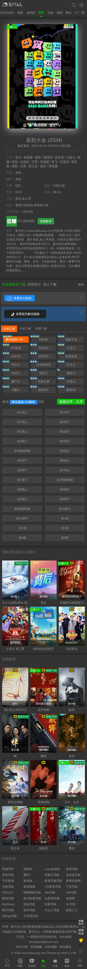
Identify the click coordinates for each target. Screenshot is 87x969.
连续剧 (30, 12)
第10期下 (22, 518)
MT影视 (16, 348)
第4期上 (22, 441)
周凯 (15, 166)
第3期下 (65, 431)
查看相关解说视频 (27, 314)
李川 (18, 157)
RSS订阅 (22, 946)
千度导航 (72, 886)
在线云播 (9, 328)
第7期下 (22, 479)
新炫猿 (27, 880)
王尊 (23, 166)
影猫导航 (8, 898)
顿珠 (38, 157)
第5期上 (65, 451)
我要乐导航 (52, 875)
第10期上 (65, 508)
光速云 (15, 373)
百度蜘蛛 (36, 946)
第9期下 (65, 499)
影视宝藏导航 (53, 880)
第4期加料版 (22, 451)
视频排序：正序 (71, 401)
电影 (20, 12)
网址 (69, 12)
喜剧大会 (36, 140)
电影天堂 (71, 339)
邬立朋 (59, 157)
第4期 (22, 537)
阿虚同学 (8, 869)
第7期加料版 (65, 479)
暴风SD (71, 390)
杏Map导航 (9, 916)
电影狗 (27, 869)
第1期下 (65, 412)
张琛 (15, 161)
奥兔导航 (8, 875)
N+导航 (71, 904)
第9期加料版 (22, 508)
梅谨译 (48, 157)
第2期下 (65, 422)
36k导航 (50, 892)
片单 (78, 12)
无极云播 (43, 381)
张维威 (44, 161)
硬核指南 (29, 886)
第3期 (65, 528)
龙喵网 (70, 898)
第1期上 (22, 412)
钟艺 (43, 166)
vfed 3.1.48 (68, 953)
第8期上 (22, 489)
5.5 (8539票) (26, 220)
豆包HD (43, 348)
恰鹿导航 (72, 869)
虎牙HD (43, 356)
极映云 (71, 373)
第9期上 (22, 499)
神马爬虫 (65, 946)
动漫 (50, 12)
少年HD (16, 356)
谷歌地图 (51, 946)
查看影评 (46, 221)
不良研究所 (30, 916)
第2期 (22, 528)
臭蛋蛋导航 (73, 875)
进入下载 (50, 284)
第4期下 (65, 441)
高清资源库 (43, 364)
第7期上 (65, 470)
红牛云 (71, 364)
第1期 (65, 518)
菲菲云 (15, 364)
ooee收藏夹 (52, 869)
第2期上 (22, 422)
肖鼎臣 (24, 161)
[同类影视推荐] (81, 942)
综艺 (41, 12)
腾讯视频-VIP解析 (17, 339)
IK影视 (43, 339)
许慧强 (64, 161)
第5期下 (22, 460)
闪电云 (71, 381)
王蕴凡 (70, 157)
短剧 (60, 12)
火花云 (71, 348)
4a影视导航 (52, 898)
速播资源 (71, 356)
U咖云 (16, 390)
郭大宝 (33, 166)
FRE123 (7, 892)
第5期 (65, 537)
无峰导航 (8, 886)
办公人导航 (52, 910)
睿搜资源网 (73, 880)
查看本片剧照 (22, 298)
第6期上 (65, 460)
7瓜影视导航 (53, 886)
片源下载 (25, 328)
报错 (81, 284)
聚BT (26, 875)
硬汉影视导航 (32, 898)
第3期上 (22, 431)
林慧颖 (28, 157)
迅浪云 (43, 373)
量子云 (15, 381)
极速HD (43, 390)
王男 (35, 161)
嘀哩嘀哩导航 (32, 892)
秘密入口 (72, 910)
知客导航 (50, 904)
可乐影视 (8, 880)
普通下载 (41, 328)
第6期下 (22, 470)
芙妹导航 (29, 904)
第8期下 (65, 489)
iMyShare (8, 904)
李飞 (54, 161)
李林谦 (53, 166)
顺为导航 (8, 910)
